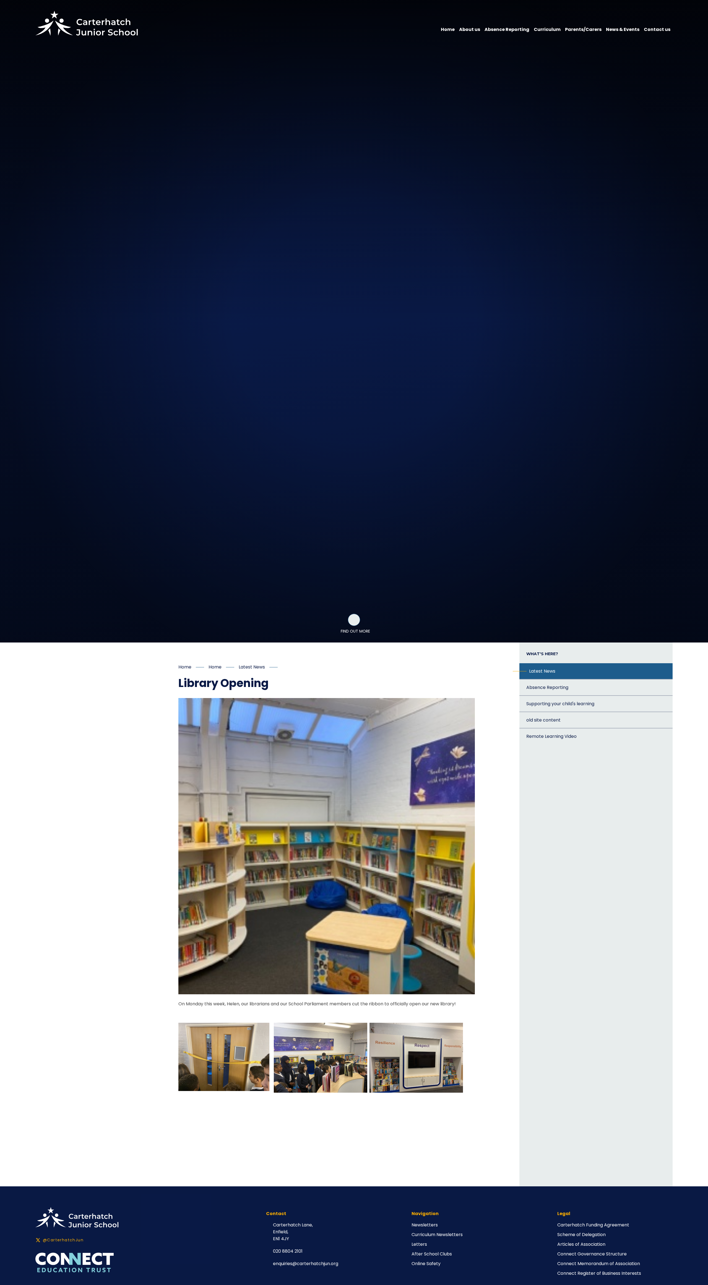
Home (184, 667)
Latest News (252, 667)
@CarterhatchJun (63, 1240)
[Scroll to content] (354, 620)
